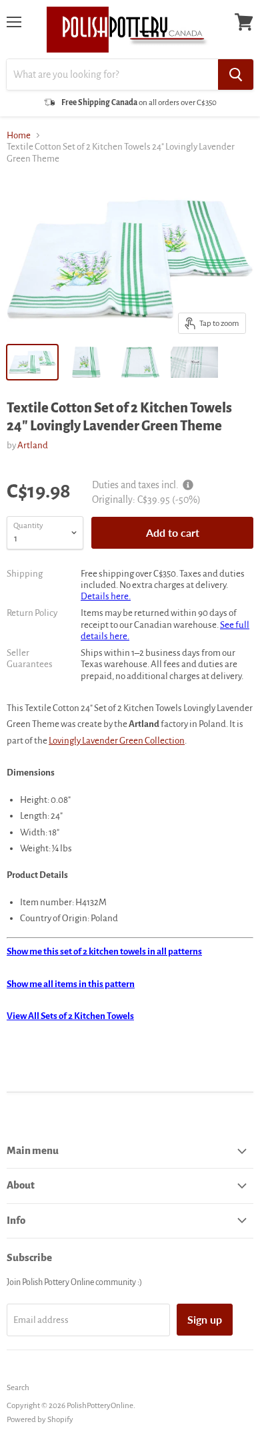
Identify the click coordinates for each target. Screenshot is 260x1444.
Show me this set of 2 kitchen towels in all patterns (104, 951)
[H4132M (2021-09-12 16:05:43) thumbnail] (32, 362)
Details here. (106, 596)
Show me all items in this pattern (71, 984)
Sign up (204, 1319)
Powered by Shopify (40, 1419)
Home (19, 135)
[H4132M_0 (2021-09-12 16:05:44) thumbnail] (194, 362)
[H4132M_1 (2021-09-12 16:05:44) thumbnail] (86, 362)
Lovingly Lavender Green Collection (117, 741)
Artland (32, 445)
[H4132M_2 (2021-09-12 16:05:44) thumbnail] (140, 362)
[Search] (235, 74)
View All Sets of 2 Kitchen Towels (70, 1016)
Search (18, 1387)
